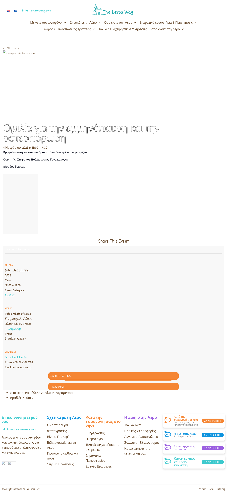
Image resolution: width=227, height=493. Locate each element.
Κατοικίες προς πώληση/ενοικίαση (184, 461)
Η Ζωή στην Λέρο (140, 417)
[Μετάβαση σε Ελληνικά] (16, 10)
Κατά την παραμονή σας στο (186, 418)
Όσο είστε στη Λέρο (118, 22)
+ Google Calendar (60, 376)
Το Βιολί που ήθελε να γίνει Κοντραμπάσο (41, 392)
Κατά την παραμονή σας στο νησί (103, 421)
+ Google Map (13, 328)
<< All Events (11, 48)
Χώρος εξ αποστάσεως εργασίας (67, 29)
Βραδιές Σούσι (21, 397)
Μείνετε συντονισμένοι (46, 22)
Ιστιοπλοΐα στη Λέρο (165, 29)
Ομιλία (10, 295)
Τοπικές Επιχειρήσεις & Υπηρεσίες (122, 29)
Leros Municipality (16, 357)
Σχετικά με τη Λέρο (83, 22)
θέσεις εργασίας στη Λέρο (184, 447)
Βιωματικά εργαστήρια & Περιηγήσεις (166, 22)
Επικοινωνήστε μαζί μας (20, 419)
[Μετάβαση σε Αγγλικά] (9, 10)
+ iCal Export (57, 386)
